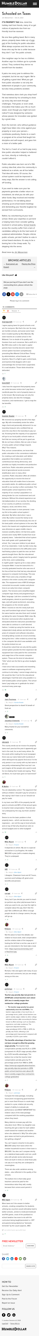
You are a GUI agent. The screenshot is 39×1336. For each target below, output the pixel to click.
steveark (5, 742)
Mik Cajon (6, 1200)
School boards (30, 225)
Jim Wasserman (21, 252)
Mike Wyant (9, 842)
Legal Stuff (5, 1323)
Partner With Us (15, 1323)
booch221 (6, 383)
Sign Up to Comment (10, 1294)
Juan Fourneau (10, 699)
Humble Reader (8, 416)
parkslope (8, 989)
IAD (6, 869)
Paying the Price (28, 264)
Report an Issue (8, 1303)
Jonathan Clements (12, 721)
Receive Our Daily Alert (12, 1290)
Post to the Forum (9, 1299)
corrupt (7, 893)
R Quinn (5, 786)
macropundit (7, 322)
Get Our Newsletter (10, 1286)
